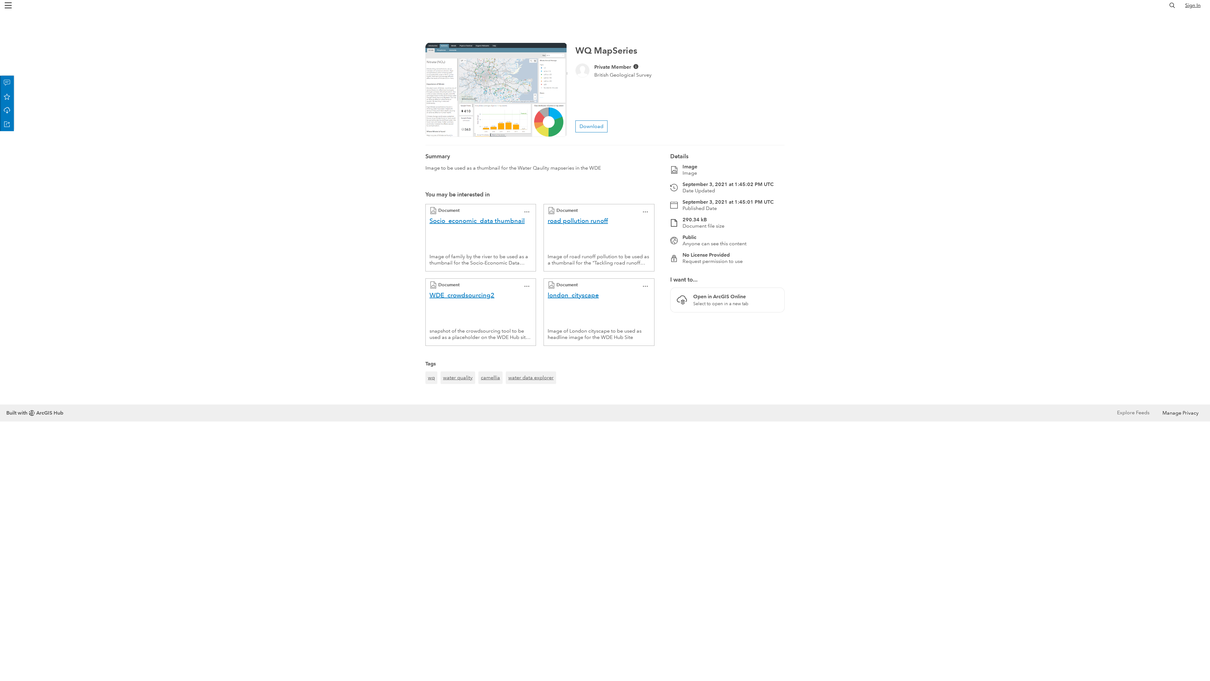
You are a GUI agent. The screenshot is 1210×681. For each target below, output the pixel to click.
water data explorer (531, 378)
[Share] (7, 124)
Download (7, 110)
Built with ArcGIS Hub (34, 413)
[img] (636, 66)
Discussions (7, 83)
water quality (458, 378)
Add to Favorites (7, 96)
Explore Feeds (1133, 413)
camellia (490, 378)
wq (431, 378)
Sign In (1193, 5)
